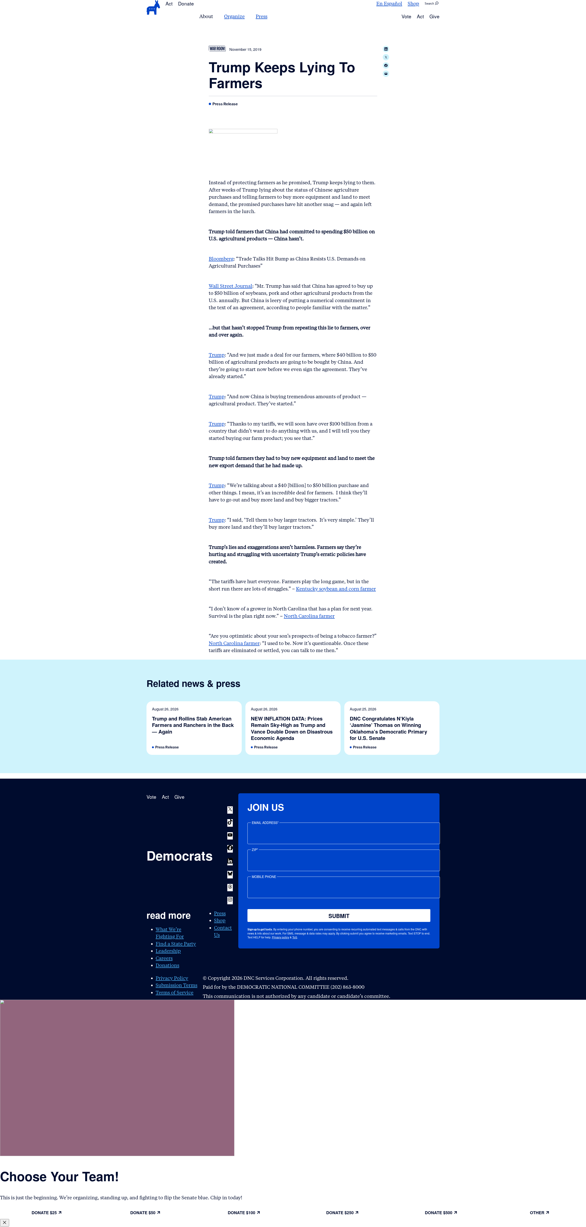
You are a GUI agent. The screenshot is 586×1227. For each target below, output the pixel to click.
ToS (294, 937)
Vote (406, 16)
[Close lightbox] (4, 1223)
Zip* (255, 849)
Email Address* (265, 822)
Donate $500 (438, 1213)
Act (169, 3)
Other (537, 1213)
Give (434, 16)
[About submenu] (216, 16)
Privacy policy (280, 937)
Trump (217, 355)
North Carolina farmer (309, 616)
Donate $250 (340, 1213)
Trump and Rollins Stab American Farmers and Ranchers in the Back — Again (193, 725)
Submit (339, 916)
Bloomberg (221, 259)
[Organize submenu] (247, 16)
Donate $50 (142, 1213)
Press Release (225, 104)
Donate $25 (44, 1213)
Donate (186, 3)
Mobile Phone (264, 876)
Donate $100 (241, 1213)
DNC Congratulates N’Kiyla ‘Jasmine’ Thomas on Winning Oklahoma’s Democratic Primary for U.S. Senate (388, 728)
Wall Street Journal (230, 286)
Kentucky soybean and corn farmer (336, 589)
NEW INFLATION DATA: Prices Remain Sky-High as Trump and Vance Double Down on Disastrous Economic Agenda (292, 728)
